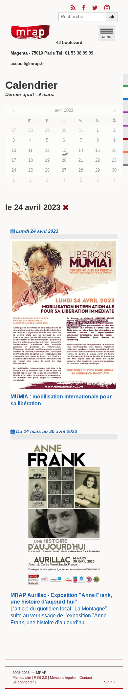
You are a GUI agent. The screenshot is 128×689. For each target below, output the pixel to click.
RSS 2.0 (40, 677)
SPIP (108, 682)
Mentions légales (63, 677)
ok (111, 16)
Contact (85, 677)
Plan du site (21, 677)
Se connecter (23, 682)
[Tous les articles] (66, 207)
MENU (106, 37)
